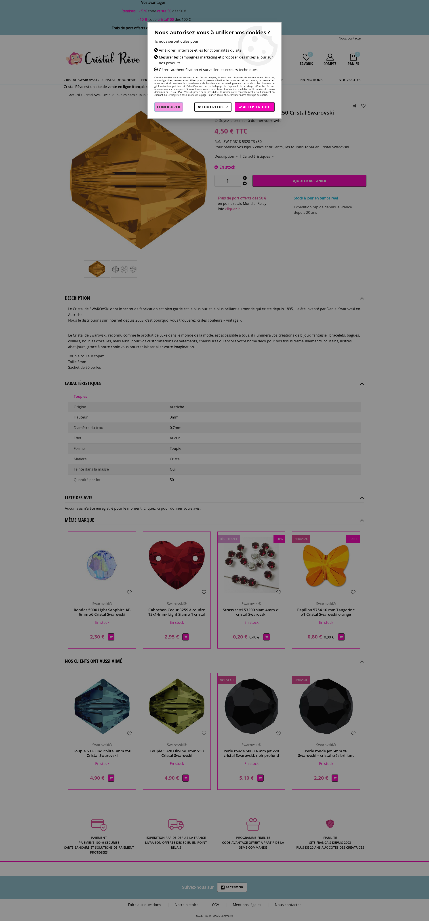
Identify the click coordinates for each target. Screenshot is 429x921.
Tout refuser (214, 107)
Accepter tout (256, 107)
